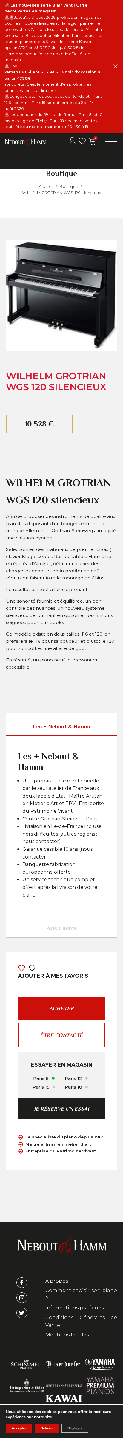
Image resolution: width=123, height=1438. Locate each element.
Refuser (47, 1428)
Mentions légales (67, 1335)
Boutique (68, 186)
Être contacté (61, 1035)
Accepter (19, 1428)
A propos (56, 1281)
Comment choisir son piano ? (81, 1294)
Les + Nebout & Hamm (61, 726)
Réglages (74, 1428)
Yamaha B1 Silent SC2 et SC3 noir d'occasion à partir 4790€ (53, 75)
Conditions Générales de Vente (81, 1321)
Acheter (61, 1008)
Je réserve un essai (61, 1109)
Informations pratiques (74, 1308)
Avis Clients (62, 928)
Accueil (46, 186)
